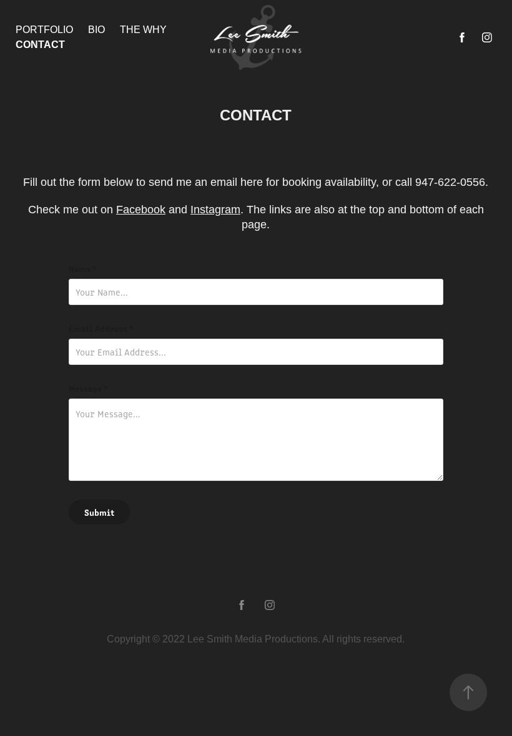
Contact (40, 44)
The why (143, 29)
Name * (83, 268)
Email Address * (101, 328)
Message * (88, 388)
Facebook (140, 209)
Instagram (215, 209)
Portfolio (44, 29)
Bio (96, 29)
